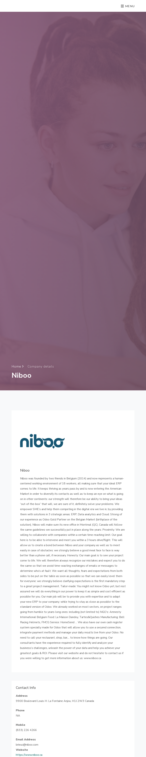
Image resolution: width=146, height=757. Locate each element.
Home (17, 366)
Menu (129, 6)
